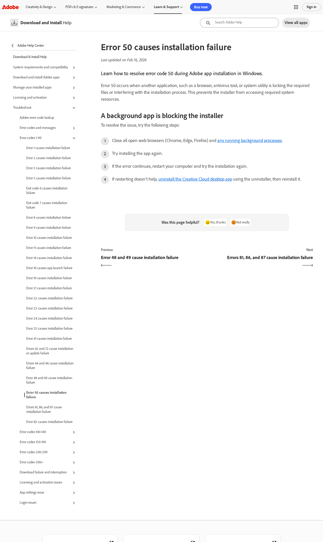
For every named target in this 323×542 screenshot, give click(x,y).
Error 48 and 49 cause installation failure (49, 380)
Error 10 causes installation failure (49, 238)
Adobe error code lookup (37, 118)
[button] (296, 7)
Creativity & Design (39, 7)
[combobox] (239, 23)
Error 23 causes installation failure (49, 308)
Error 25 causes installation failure (49, 328)
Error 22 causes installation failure (49, 298)
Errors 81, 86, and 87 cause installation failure (44, 409)
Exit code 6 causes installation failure (46, 190)
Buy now (201, 7)
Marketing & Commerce (123, 7)
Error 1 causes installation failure (48, 148)
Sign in (311, 7)
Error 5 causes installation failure (48, 178)
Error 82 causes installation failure (49, 422)
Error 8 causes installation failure (48, 217)
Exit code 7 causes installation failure (46, 205)
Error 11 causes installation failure (48, 248)
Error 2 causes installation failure (48, 158)
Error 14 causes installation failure (49, 258)
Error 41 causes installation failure (49, 338)
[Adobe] (10, 7)
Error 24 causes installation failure (49, 318)
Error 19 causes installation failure (49, 278)
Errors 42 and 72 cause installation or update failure (49, 351)
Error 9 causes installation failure (48, 227)
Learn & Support (166, 7)
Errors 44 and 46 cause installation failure (49, 365)
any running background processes (249, 140)
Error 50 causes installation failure (46, 394)
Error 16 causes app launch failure (49, 268)
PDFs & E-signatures (79, 7)
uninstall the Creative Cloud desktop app (195, 179)
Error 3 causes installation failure (48, 168)
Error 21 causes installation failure (49, 288)
